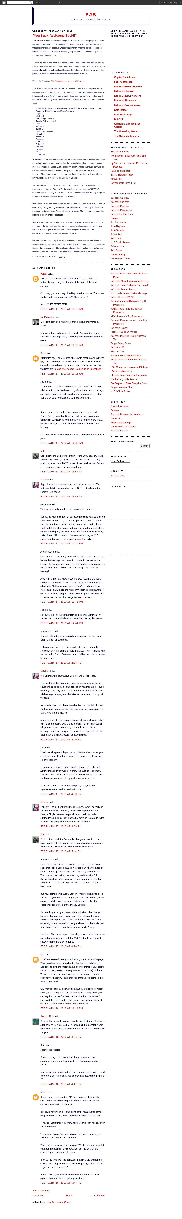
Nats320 (118, 119)
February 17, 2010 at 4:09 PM (61, 826)
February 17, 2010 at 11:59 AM (61, 496)
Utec (42, 1092)
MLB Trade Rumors (121, 242)
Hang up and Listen (120, 170)
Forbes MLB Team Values (124, 331)
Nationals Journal (124, 91)
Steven (44, 479)
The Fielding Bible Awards (124, 379)
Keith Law (116, 238)
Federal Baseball (123, 81)
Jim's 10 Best (118, 475)
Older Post (99, 1195)
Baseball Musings (120, 206)
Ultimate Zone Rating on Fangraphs (129, 375)
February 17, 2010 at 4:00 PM (61, 794)
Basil (43, 353)
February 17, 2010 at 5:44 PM (61, 851)
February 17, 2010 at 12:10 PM (61, 543)
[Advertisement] (127, 537)
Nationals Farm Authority (128, 86)
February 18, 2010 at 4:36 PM (61, 1037)
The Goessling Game (125, 131)
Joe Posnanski (118, 222)
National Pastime (119, 430)
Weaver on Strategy (121, 422)
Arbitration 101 (118, 347)
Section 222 (46, 1016)
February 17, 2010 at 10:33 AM (61, 443)
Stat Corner (116, 250)
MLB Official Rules (120, 391)
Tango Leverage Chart (122, 387)
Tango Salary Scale (121, 343)
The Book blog (118, 254)
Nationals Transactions (122, 289)
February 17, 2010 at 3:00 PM (61, 739)
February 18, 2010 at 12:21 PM (61, 1008)
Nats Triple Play (123, 114)
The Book (116, 418)
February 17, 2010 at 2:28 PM (61, 662)
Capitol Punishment (125, 77)
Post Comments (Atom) (59, 1202)
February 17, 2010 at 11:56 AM (61, 471)
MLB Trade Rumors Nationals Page (129, 293)
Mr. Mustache (47, 317)
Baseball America (120, 151)
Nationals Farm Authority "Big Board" (130, 285)
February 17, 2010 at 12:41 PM (61, 602)
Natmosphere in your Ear (123, 183)
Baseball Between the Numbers (127, 414)
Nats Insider (120, 110)
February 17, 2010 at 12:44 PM (61, 623)
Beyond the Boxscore (122, 214)
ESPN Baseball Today (122, 174)
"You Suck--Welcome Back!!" (54, 35)
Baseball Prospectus (121, 210)
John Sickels (117, 230)
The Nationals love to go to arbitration (67, 81)
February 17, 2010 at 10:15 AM (61, 309)
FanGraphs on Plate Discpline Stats (129, 383)
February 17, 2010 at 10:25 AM (61, 373)
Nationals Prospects (125, 100)
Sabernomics (117, 246)
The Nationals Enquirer (127, 136)
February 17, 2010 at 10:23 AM (61, 345)
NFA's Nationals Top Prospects (127, 316)
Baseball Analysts (120, 202)
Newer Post (38, 1195)
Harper (43, 273)
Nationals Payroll (119, 328)
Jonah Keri (116, 178)
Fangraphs (116, 218)
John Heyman (118, 226)
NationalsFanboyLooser (127, 105)
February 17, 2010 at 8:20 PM (61, 946)
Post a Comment (41, 1190)
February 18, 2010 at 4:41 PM (61, 1084)
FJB (91, 14)
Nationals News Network (127, 96)
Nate (42, 451)
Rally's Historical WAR (122, 297)
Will (42, 954)
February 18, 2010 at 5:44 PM (61, 1183)
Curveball (115, 410)
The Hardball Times (121, 258)
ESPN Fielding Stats (121, 371)
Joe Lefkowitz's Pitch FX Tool (126, 355)
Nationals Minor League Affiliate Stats (130, 281)
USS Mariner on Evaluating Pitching (129, 367)
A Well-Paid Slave (120, 406)
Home (69, 1195)
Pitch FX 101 (117, 351)
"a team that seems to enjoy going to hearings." (78, 369)
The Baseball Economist (123, 426)
